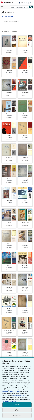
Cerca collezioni (7, 16)
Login (25, 3)
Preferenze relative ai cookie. (11, 391)
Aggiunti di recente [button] (14, 21)
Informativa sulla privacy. (9, 401)
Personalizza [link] (17, 415)
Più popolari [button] (5, 21)
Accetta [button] (17, 404)
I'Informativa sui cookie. (19, 395)
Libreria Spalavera (7, 13)
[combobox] (19, 7)
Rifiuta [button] (17, 410)
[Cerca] (31, 7)
